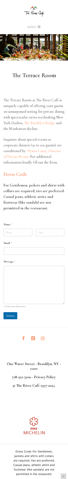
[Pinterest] (33, 338)
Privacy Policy (45, 377)
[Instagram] (43, 338)
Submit (10, 316)
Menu (32, 27)
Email (8, 243)
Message (9, 261)
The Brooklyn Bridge (39, 123)
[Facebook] (23, 338)
